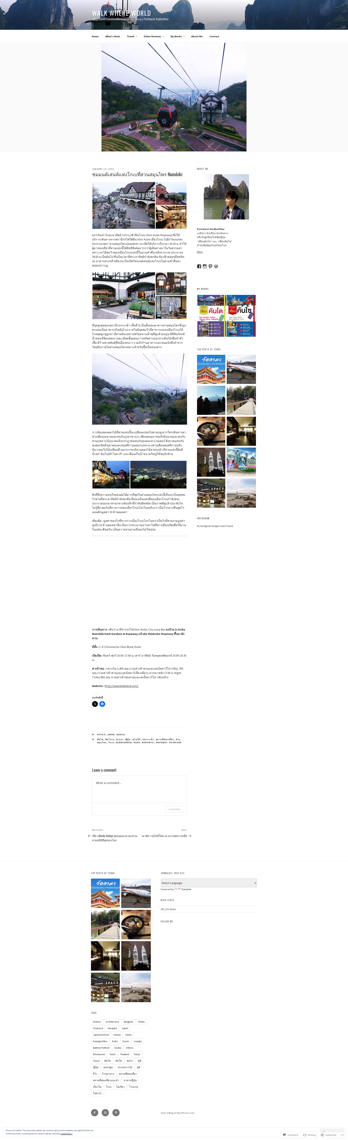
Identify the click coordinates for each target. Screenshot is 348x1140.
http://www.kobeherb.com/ (121, 686)
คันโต (107, 1060)
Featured (98, 1028)
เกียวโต (97, 1086)
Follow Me (167, 921)
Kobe (137, 742)
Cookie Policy (66, 1133)
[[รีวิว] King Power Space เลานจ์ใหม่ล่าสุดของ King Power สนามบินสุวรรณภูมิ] (211, 494)
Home (95, 36)
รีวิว (95, 1073)
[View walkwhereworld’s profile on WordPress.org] (216, 266)
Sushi (112, 1054)
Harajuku (112, 1028)
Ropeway (161, 742)
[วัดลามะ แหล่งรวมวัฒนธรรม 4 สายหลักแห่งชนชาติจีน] (211, 370)
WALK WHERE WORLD (121, 13)
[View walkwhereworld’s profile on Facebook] (199, 266)
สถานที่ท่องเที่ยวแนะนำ (106, 1080)
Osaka (117, 1047)
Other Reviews (152, 36)
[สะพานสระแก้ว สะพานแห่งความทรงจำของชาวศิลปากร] (241, 401)
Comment (174, 809)
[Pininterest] (116, 1112)
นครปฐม (108, 1067)
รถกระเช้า (148, 739)
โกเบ (111, 742)
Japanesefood (101, 1034)
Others (130, 1047)
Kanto (128, 1034)
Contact (214, 36)
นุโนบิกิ (136, 739)
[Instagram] (105, 1112)
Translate (186, 889)
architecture (112, 1021)
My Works (176, 36)
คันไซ (100, 739)
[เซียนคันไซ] (241, 463)
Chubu (141, 1021)
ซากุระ (120, 739)
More (200, 251)
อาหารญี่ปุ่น (130, 1080)
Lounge (138, 1041)
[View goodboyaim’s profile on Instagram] (205, 266)
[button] (123, 205)
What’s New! (112, 36)
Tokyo (137, 1054)
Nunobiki (148, 742)
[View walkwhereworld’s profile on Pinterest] (210, 266)
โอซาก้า (97, 1093)
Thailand (124, 1054)
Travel (130, 36)
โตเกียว (120, 1086)
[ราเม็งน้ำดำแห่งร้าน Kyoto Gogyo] (211, 432)
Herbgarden (124, 742)
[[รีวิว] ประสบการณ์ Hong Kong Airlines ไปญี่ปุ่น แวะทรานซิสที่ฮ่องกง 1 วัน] (241, 370)
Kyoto (126, 1041)
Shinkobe (175, 742)
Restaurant (99, 1054)
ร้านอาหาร (108, 1073)
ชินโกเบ (110, 739)
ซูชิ (139, 1060)
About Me (197, 36)
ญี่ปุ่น (128, 739)
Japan (111, 734)
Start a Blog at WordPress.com (177, 1112)
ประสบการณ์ (125, 1067)
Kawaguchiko (100, 1041)
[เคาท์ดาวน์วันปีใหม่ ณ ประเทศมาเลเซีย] (211, 463)
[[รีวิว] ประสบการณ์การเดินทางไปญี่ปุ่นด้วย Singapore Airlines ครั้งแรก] (241, 494)
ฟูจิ (138, 1067)
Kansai (121, 734)
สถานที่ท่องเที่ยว (165, 739)
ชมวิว (130, 1060)
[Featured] (211, 401)
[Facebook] (94, 1112)
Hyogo (101, 734)
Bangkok (128, 1021)
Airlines (97, 1021)
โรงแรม (133, 1086)
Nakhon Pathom (101, 1047)
